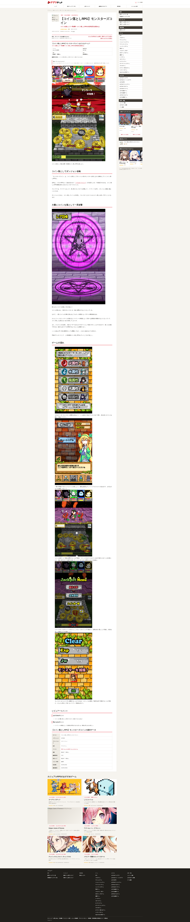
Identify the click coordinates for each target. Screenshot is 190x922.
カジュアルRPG (67, 15)
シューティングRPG (94, 825)
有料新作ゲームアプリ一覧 (125, 16)
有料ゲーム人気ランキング (125, 24)
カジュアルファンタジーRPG (61, 825)
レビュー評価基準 (74, 918)
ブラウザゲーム (122, 65)
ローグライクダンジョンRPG (61, 797)
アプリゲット (50, 10)
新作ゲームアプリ (56, 10)
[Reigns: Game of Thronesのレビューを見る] (64, 816)
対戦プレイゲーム (94, 797)
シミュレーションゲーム (99, 882)
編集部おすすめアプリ (103, 6)
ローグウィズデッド (54, 799)
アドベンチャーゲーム (124, 44)
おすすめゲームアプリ (124, 77)
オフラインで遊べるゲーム (125, 67)
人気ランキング (87, 6)
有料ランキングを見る (136, 134)
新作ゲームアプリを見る (107, 36)
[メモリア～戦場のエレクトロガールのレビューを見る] (100, 844)
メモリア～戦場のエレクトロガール (94, 856)
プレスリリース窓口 (67, 918)
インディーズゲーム (99, 912)
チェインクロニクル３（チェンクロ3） (60, 856)
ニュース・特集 (122, 102)
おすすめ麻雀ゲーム (123, 97)
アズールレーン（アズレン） (92, 828)
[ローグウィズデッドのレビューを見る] (64, 787)
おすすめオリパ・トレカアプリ (125, 79)
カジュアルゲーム (75, 15)
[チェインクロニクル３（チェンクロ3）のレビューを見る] (64, 844)
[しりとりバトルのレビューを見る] (100, 787)
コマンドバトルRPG (94, 854)
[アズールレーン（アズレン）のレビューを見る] (100, 816)
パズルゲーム (122, 37)
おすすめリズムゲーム (115, 893)
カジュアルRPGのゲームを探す (94, 36)
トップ (55, 6)
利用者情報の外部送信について (98, 918)
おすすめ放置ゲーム (123, 92)
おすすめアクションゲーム (125, 84)
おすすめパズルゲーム (124, 86)
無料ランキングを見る (124, 134)
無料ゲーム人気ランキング (125, 22)
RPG (60, 10)
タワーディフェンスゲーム (125, 63)
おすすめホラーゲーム (124, 88)
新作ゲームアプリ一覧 (71, 6)
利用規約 (89, 918)
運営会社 (106, 918)
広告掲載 (60, 918)
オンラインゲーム (123, 61)
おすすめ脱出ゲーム (123, 90)
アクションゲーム (123, 39)
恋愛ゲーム (122, 54)
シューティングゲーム (124, 46)
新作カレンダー (122, 29)
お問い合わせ (55, 918)
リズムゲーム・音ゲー (124, 50)
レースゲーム (97, 898)
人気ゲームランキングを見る (106, 38)
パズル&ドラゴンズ (80, 182)
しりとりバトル (88, 799)
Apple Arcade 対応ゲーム (124, 72)
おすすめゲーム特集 (123, 104)
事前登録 (118, 6)
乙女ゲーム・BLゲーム (124, 52)
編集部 (74, 31)
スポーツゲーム (122, 59)
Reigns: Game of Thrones (56, 828)
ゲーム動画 (122, 107)
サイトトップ (50, 918)
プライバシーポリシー (83, 918)
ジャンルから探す (134, 6)
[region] (130, 123)
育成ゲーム (122, 48)
